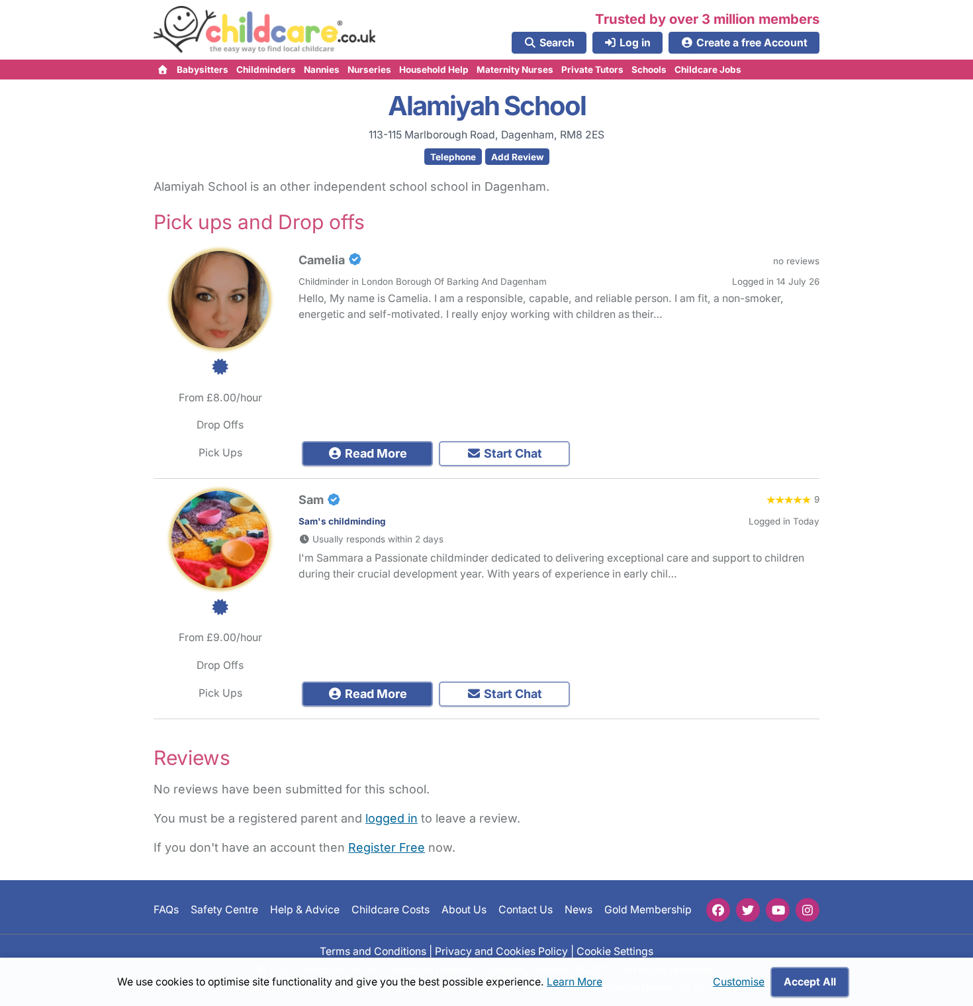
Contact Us (525, 909)
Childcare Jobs (707, 69)
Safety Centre (224, 909)
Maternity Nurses (515, 69)
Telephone (453, 157)
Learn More (574, 982)
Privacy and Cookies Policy (501, 951)
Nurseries (369, 69)
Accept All (810, 982)
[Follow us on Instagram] (807, 910)
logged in (391, 818)
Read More (374, 453)
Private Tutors (592, 69)
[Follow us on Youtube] (778, 910)
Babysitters (202, 69)
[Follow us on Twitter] (748, 910)
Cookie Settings (615, 951)
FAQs (166, 909)
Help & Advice (305, 909)
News (578, 909)
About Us (463, 909)
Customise (738, 982)
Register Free (386, 847)
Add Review (517, 157)
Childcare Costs (390, 909)
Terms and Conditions (373, 951)
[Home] (163, 69)
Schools (649, 69)
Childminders (266, 69)
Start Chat (511, 453)
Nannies (322, 69)
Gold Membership (648, 909)
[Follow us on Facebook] (718, 910)
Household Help (434, 69)
